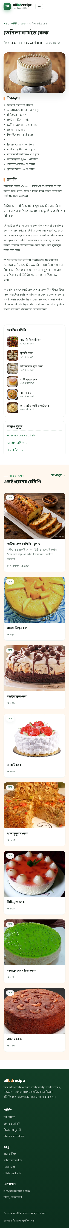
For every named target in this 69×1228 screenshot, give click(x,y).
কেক (23, 24)
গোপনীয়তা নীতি (13, 1173)
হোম (5, 24)
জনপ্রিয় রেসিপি (12, 1123)
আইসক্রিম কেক (17, 696)
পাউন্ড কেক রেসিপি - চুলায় (23, 544)
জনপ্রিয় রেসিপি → (17, 442)
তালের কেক (14, 1039)
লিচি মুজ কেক (16, 902)
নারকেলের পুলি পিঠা (31, 368)
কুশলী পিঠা (27, 355)
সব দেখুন (56, 475)
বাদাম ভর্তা (27, 394)
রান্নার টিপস (10, 1154)
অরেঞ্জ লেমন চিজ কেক (21, 970)
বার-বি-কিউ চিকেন (30, 341)
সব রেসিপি (9, 1117)
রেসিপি (14, 24)
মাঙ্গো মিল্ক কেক (17, 628)
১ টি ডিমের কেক (29, 381)
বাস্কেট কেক (14, 765)
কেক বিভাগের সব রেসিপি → (23, 435)
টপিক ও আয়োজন (14, 1136)
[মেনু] (39, 6)
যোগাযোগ (9, 1167)
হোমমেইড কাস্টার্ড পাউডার (34, 407)
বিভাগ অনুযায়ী (12, 1130)
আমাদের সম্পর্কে (13, 1160)
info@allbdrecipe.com (17, 1191)
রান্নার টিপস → (15, 450)
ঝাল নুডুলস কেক (17, 833)
